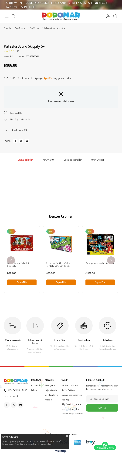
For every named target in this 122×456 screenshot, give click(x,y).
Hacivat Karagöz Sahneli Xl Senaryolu (18, 264)
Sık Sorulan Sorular (70, 385)
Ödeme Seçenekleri (73, 159)
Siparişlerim (50, 385)
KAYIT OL (102, 407)
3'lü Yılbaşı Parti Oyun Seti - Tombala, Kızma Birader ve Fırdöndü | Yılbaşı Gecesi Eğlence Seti (60, 264)
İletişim (34, 390)
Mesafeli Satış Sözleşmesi (72, 413)
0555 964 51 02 (17, 390)
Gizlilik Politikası (68, 390)
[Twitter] (14, 405)
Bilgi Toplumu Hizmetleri (71, 404)
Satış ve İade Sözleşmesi (71, 394)
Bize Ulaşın (66, 399)
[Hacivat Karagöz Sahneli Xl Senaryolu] (22, 244)
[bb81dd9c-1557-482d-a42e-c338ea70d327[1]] (16, 381)
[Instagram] (20, 405)
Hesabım (48, 399)
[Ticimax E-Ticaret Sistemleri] (61, 451)
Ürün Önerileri (98, 159)
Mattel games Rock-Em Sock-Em (99, 263)
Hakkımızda (36, 385)
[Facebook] (7, 405)
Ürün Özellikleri (25, 159)
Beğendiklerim (51, 390)
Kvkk (29, 444)
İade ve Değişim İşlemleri (71, 409)
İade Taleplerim (51, 394)
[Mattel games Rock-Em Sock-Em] (100, 244)
